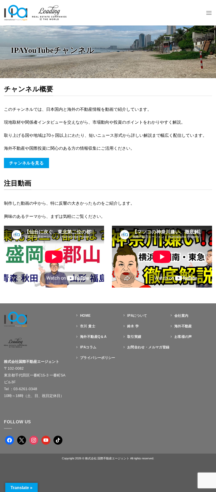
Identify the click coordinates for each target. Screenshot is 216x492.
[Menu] (209, 12)
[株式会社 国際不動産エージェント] (35, 12)
